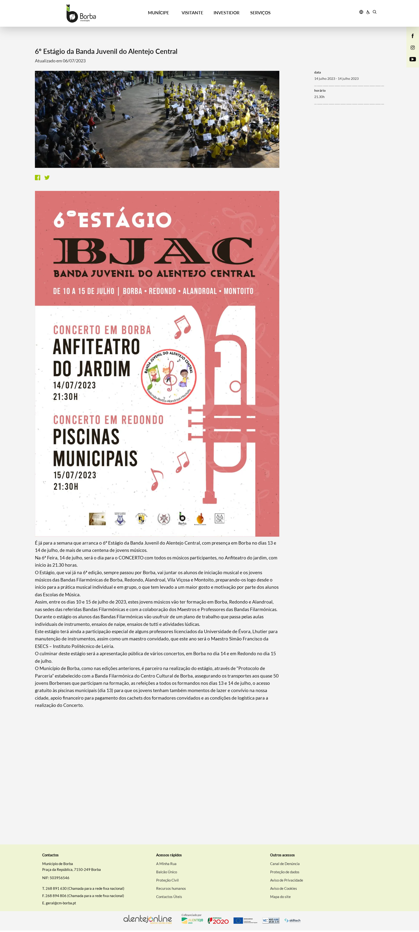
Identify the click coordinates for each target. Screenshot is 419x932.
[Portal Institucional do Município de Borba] (81, 13)
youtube (410, 64)
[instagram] (413, 47)
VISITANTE (192, 12)
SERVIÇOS (260, 12)
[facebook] (413, 35)
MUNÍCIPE (158, 12)
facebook (410, 41)
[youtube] (413, 59)
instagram (410, 52)
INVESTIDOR (226, 12)
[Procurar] (374, 13)
